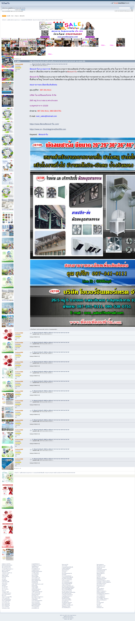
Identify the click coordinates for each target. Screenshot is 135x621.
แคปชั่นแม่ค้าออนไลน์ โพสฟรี (67, 594)
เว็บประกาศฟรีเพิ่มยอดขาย (101, 599)
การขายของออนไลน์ (35, 606)
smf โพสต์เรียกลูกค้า (65, 597)
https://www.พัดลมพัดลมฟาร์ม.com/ (44, 124)
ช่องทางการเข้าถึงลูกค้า (6, 570)
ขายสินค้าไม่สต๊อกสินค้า (66, 568)
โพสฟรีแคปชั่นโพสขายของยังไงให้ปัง (68, 592)
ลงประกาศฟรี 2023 (5, 606)
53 (20, 58)
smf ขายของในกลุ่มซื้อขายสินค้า (68, 588)
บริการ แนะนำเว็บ (5, 589)
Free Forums (70, 616)
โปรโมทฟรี (99, 575)
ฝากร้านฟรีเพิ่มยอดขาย (101, 597)
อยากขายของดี (64, 565)
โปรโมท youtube (35, 586)
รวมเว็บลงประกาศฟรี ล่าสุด (7, 572)
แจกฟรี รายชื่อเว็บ (35, 587)
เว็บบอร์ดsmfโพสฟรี (35, 590)
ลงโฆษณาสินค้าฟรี (5, 576)
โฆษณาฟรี (4, 577)
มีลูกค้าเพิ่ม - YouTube (101, 577)
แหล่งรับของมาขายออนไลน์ (102, 569)
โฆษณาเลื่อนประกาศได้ (36, 598)
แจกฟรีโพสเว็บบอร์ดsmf (36, 589)
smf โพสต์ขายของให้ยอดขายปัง (67, 586)
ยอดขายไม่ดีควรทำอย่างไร (101, 583)
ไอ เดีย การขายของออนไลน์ (67, 579)
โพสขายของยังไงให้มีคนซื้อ (67, 589)
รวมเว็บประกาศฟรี (5, 574)
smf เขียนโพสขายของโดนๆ (67, 602)
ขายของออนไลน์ (35, 599)
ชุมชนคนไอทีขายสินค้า (36, 579)
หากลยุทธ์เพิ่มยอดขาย (36, 563)
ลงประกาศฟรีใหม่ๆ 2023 (36, 580)
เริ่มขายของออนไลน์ (65, 569)
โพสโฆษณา (4, 585)
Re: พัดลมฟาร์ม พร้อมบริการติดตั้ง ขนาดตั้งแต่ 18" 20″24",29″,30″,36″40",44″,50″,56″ (50, 332)
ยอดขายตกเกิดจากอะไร (101, 584)
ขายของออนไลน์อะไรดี (101, 570)
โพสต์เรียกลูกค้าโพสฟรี (66, 598)
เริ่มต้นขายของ (99, 568)
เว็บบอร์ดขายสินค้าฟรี (36, 594)
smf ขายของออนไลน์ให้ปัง (66, 599)
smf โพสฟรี (64, 572)
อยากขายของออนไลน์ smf (66, 575)
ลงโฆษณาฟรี (99, 606)
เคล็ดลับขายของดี (35, 567)
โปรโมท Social (34, 585)
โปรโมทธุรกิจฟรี (35, 581)
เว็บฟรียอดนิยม (4, 584)
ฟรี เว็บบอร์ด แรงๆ (35, 595)
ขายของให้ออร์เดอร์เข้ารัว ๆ (67, 596)
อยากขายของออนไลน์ (35, 601)
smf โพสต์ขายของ (65, 601)
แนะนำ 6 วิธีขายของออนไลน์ (37, 600)
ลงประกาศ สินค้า (35, 575)
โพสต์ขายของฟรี (5, 575)
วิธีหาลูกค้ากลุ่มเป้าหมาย (6, 567)
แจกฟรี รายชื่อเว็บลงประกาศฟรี (37, 584)
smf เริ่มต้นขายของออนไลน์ (67, 578)
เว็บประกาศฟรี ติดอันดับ (6, 600)
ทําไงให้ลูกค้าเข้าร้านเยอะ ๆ (37, 565)
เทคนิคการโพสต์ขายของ (66, 584)
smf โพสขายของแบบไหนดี (67, 591)
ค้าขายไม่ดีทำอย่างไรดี (36, 568)
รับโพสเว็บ (6, 3)
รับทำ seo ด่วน (64, 570)
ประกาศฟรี (4, 579)
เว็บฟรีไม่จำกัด (4, 580)
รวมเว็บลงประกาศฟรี (6, 608)
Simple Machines (73, 615)
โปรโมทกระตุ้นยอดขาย (101, 592)
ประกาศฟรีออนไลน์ (35, 574)
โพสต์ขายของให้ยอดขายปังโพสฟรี (68, 587)
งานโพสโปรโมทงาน (35, 570)
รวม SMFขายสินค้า (35, 572)
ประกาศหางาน (4, 587)
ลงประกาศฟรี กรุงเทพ (6, 603)
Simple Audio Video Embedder (68, 617)
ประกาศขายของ (5, 586)
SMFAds (65, 616)
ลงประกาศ (4, 590)
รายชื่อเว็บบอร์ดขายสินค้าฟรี (37, 591)
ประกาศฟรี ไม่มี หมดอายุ (6, 599)
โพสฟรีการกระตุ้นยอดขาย (101, 591)
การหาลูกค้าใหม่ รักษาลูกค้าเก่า (7, 568)
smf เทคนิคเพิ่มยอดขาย (66, 607)
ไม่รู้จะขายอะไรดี (65, 564)
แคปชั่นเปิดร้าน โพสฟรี (66, 603)
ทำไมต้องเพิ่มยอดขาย (100, 586)
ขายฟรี (98, 587)
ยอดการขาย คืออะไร (100, 588)
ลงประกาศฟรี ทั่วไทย (5, 604)
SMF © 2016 (67, 615)
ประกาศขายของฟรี (100, 602)
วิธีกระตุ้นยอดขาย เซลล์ (101, 565)
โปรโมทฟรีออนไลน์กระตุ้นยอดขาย (103, 593)
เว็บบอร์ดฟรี (99, 574)
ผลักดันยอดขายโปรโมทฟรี (101, 578)
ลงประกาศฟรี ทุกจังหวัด (6, 594)
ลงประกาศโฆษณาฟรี (6, 605)
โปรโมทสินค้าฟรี (35, 582)
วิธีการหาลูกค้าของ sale (6, 566)
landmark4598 (19, 64)
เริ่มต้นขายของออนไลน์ (36, 603)
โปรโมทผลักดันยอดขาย (101, 579)
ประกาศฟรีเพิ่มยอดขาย (101, 594)
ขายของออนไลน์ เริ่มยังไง (36, 604)
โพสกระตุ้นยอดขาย (100, 564)
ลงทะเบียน (23, 8)
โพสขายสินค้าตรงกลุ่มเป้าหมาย (37, 596)
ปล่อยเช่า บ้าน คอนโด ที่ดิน (7, 596)
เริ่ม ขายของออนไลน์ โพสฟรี (67, 582)
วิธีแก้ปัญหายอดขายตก (101, 567)
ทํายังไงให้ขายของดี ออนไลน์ (7, 565)
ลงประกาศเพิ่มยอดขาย (101, 596)
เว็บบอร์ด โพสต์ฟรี (35, 576)
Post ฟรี (98, 601)
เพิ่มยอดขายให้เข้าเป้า (101, 573)
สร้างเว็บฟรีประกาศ (35, 608)
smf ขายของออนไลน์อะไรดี (67, 573)
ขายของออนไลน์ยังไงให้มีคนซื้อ (67, 567)
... (19, 58)
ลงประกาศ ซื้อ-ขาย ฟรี (36, 577)
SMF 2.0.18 (62, 615)
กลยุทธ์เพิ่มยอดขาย (35, 566)
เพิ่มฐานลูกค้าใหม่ (5, 571)
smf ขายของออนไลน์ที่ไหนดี (67, 583)
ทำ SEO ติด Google (5, 581)
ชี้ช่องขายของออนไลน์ (35, 605)
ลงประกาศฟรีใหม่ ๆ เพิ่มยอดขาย (102, 598)
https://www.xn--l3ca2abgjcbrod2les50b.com (48, 129)
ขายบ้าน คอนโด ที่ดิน (6, 598)
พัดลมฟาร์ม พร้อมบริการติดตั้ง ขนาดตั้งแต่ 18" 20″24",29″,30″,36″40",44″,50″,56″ (50, 64)
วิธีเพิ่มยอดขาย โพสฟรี (66, 606)
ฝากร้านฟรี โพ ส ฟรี (5, 601)
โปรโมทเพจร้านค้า (100, 607)
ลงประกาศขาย (4, 582)
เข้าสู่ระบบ (17, 8)
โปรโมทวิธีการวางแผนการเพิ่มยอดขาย (104, 582)
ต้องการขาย (4, 595)
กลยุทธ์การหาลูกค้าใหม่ (6, 563)
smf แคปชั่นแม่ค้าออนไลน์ (66, 593)
